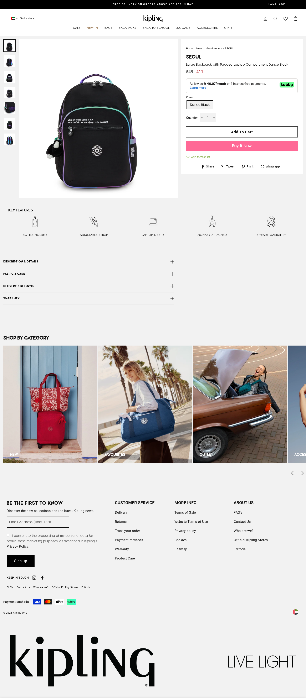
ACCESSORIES (207, 28)
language (277, 4)
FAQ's (238, 512)
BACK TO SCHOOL (156, 28)
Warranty (122, 549)
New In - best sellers (209, 48)
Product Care (125, 558)
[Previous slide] (292, 472)
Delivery (121, 512)
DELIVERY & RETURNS (18, 286)
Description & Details (20, 261)
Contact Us (242, 522)
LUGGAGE (183, 28)
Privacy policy (185, 531)
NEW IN (92, 28)
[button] (198, 156)
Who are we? (243, 531)
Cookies (180, 540)
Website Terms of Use (191, 522)
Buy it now (242, 146)
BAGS (108, 28)
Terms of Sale (185, 512)
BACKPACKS (127, 28)
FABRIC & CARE (14, 274)
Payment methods (129, 540)
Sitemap (180, 549)
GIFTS (228, 28)
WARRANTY (11, 298)
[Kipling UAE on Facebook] (42, 578)
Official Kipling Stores (251, 540)
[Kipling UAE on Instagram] (34, 578)
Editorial (240, 549)
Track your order (127, 531)
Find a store (27, 18)
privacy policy (18, 546)
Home (190, 48)
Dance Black (200, 104)
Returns (121, 522)
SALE (77, 28)
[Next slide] (302, 472)
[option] (153, 4)
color (189, 97)
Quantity (192, 118)
